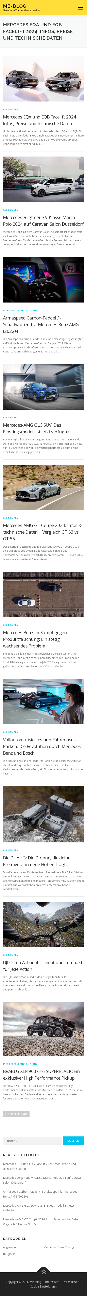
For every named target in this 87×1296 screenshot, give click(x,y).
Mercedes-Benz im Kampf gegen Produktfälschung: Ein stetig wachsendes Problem (35, 639)
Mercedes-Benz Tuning (20, 310)
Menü (80, 7)
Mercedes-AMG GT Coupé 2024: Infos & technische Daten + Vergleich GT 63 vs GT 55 (42, 532)
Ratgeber (9, 1254)
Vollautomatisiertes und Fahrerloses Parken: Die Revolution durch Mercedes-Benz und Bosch (42, 746)
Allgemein (10, 109)
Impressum (52, 1282)
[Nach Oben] (43, 1272)
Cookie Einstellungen (43, 1286)
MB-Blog (15, 6)
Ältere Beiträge (16, 1114)
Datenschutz (71, 1282)
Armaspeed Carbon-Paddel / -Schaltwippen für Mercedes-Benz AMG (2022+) (41, 324)
